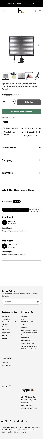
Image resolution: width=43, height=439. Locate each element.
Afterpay (4, 338)
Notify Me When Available (21, 111)
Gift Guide (5, 330)
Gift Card (5, 335)
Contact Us (5, 316)
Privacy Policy (25, 340)
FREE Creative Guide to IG (29, 349)
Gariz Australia (6, 365)
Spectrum (5, 362)
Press (23, 325)
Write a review (15, 210)
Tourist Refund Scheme (29, 346)
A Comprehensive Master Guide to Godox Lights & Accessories (29, 333)
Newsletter (25, 337)
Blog (22, 319)
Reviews (24, 327)
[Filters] (32, 210)
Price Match (6, 332)
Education (5, 327)
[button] (40, 11)
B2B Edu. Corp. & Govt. (28, 322)
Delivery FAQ (6, 319)
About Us (24, 316)
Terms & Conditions (27, 343)
